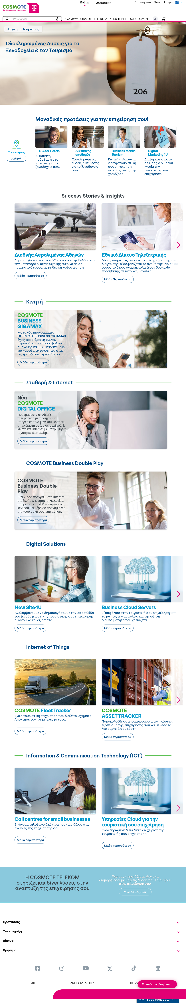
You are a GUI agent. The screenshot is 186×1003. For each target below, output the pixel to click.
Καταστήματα (142, 2)
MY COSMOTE (140, 19)
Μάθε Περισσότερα (30, 275)
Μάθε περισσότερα (33, 362)
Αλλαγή (16, 158)
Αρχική (12, 29)
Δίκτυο (157, 2)
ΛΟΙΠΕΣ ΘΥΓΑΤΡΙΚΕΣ (82, 982)
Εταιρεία (169, 2)
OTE (33, 982)
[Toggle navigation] (170, 19)
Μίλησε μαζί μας (135, 892)
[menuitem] (37, 968)
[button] (155, 18)
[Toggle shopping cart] (165, 18)
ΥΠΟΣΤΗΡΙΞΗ (118, 19)
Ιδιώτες (84, 2)
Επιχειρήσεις (103, 2)
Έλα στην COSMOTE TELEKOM (86, 19)
